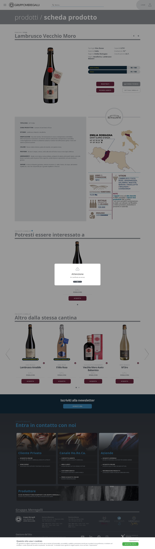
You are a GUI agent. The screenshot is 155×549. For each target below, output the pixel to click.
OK (77, 281)
